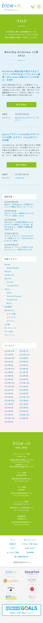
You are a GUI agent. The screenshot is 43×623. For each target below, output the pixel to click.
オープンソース (10, 328)
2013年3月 (23, 376)
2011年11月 (24, 397)
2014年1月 (23, 365)
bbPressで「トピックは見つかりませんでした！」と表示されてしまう (18, 248)
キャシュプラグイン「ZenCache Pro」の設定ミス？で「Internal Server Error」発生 (19, 238)
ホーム (12, 540)
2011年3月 (8, 411)
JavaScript (20, 178)
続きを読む (21, 104)
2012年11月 (24, 383)
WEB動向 (8, 307)
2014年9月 (8, 365)
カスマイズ (30, 117)
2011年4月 (23, 407)
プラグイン (11, 321)
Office (7, 289)
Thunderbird (12, 285)
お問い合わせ (30, 548)
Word (9, 303)
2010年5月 (23, 418)
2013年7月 (23, 372)
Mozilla (7, 278)
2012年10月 (9, 386)
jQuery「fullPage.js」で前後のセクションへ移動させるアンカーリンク (19, 205)
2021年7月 (23, 351)
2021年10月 (9, 351)
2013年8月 (8, 372)
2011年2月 (23, 411)
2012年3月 (8, 393)
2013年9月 (23, 369)
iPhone (7, 271)
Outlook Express (14, 296)
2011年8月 (8, 404)
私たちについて (30, 540)
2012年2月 (23, 393)
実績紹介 (12, 544)
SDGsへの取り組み (30, 544)
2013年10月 (9, 369)
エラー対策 (11, 314)
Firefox (10, 282)
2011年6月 (23, 404)
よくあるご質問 (13, 552)
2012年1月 (8, 397)
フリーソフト (9, 335)
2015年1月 (23, 361)
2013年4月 (8, 376)
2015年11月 (24, 354)
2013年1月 (23, 379)
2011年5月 (8, 407)
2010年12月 (24, 415)
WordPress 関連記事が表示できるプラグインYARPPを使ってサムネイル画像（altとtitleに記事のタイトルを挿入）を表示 (21, 75)
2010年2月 (8, 422)
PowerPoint (12, 300)
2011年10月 (9, 400)
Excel (9, 292)
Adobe (7, 264)
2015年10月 (9, 358)
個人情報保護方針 (21, 556)
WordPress (20, 117)
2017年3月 (8, 354)
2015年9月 (23, 358)
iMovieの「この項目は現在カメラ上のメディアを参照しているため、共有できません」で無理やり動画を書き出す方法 (18, 225)
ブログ (12, 548)
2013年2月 (8, 379)
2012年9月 (23, 386)
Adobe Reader (13, 268)
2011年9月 (23, 400)
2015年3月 (8, 361)
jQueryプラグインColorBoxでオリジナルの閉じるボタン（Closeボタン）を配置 (20, 137)
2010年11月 (9, 418)
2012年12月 (9, 383)
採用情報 (30, 552)
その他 (7, 324)
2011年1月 (8, 415)
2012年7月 (8, 390)
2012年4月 (23, 390)
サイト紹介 (8, 331)
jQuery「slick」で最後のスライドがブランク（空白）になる (19, 214)
